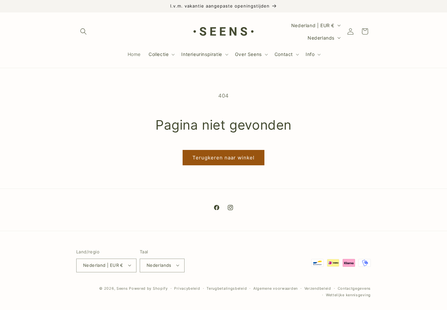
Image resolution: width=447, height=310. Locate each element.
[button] (83, 31)
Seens (122, 288)
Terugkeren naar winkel (223, 158)
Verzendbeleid (317, 288)
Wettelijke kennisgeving (348, 294)
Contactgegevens (354, 288)
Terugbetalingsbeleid (226, 288)
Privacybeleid (187, 288)
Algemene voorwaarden (275, 288)
